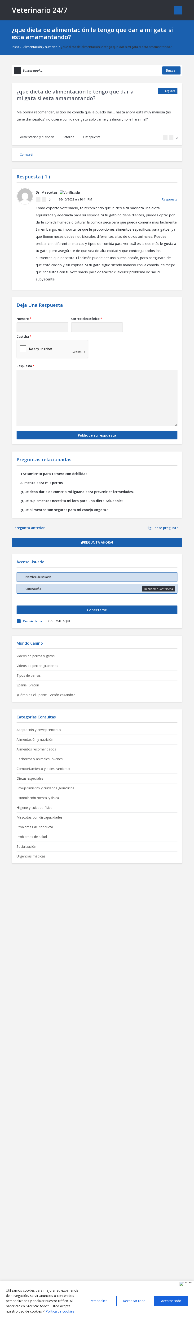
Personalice (98, 1301)
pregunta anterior (29, 528)
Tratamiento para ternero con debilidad (54, 473)
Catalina (68, 137)
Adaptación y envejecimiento (39, 729)
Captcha (24, 336)
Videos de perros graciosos (37, 665)
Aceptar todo (171, 1301)
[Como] (165, 137)
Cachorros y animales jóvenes (40, 759)
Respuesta (92, 137)
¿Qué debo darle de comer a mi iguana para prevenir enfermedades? (77, 491)
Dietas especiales (30, 778)
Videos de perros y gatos (36, 656)
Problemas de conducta (35, 827)
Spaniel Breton (28, 685)
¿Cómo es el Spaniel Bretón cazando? (46, 695)
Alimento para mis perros (41, 482)
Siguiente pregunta (163, 528)
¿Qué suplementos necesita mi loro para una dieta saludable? (71, 500)
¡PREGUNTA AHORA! (97, 542)
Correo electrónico (86, 319)
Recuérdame (32, 621)
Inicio (15, 47)
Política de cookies (60, 1311)
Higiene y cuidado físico (35, 807)
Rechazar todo (134, 1301)
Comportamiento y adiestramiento (43, 768)
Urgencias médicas (31, 856)
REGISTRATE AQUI (57, 621)
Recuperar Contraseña (158, 589)
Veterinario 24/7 (39, 10)
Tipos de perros (29, 675)
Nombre (24, 319)
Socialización (26, 846)
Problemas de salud (32, 836)
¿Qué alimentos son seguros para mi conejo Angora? (64, 510)
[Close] (186, 1284)
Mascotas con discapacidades (39, 817)
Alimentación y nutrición (40, 47)
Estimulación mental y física (38, 798)
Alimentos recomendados (36, 749)
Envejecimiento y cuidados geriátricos (45, 788)
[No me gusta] (171, 137)
